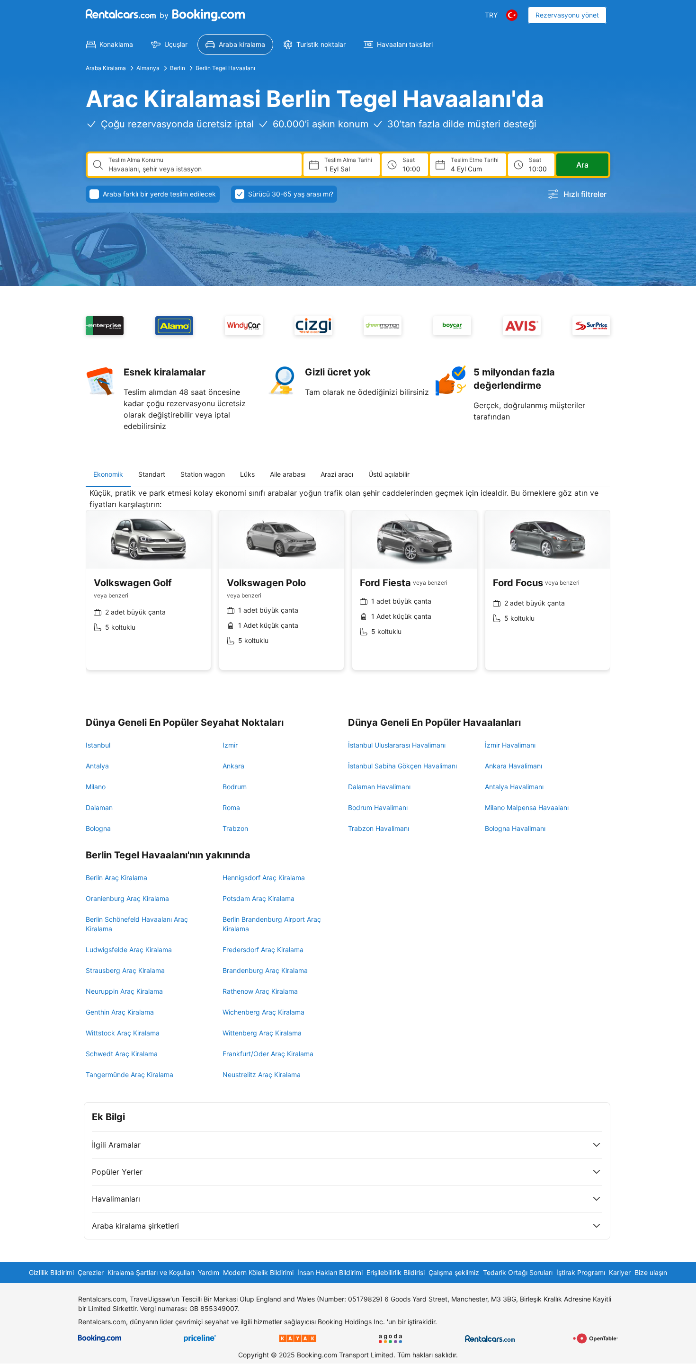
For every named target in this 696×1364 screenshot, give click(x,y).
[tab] (108, 474)
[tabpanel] (348, 586)
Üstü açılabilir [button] (389, 474)
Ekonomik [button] (108, 474)
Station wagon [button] (202, 474)
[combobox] (201, 169)
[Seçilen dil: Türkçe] (511, 15)
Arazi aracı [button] (337, 474)
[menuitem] (109, 44)
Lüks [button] (247, 474)
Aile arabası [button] (287, 474)
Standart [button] (151, 474)
